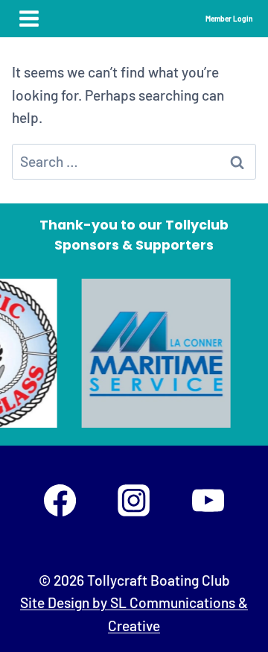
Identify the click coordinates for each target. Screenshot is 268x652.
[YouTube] (208, 500)
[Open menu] (29, 18)
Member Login (228, 18)
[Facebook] (60, 500)
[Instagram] (134, 500)
